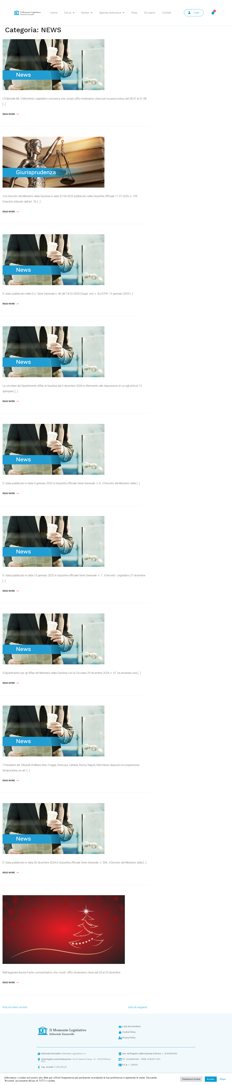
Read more (11, 114)
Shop (134, 12)
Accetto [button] (211, 1079)
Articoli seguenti (137, 1007)
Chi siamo (149, 12)
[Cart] (213, 13)
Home (53, 12)
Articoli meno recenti (15, 1007)
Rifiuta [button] (223, 1079)
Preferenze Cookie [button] (191, 1079)
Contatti (166, 12)
